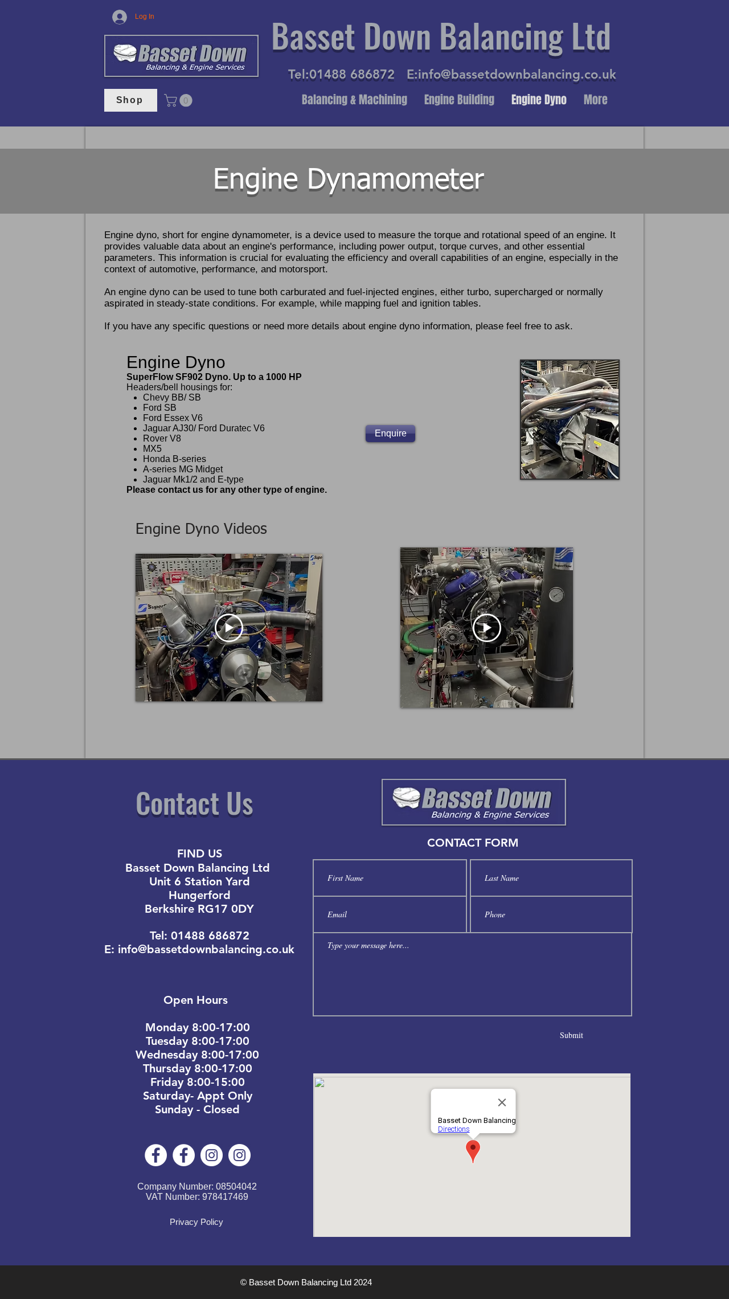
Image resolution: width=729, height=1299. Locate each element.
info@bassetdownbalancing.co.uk (517, 74)
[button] (179, 100)
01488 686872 (352, 74)
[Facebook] (156, 1155)
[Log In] (120, 17)
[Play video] (229, 628)
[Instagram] (211, 1155)
